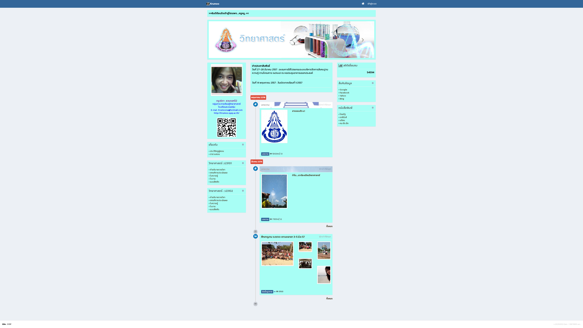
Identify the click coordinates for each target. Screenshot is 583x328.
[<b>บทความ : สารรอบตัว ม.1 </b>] (274, 126)
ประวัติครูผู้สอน (217, 151)
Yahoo (343, 95)
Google (343, 89)
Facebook (344, 92)
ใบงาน (212, 178)
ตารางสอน (215, 154)
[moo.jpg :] (226, 80)
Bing (342, 98)
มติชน (342, 120)
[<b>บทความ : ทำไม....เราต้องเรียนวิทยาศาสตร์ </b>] (274, 191)
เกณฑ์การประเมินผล (218, 172)
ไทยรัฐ (343, 114)
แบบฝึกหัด (214, 181)
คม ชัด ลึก (344, 123)
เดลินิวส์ (343, 117)
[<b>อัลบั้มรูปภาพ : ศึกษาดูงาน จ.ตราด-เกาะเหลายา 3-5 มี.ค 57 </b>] (277, 253)
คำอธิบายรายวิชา (217, 169)
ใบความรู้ (214, 175)
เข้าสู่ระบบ (372, 3)
